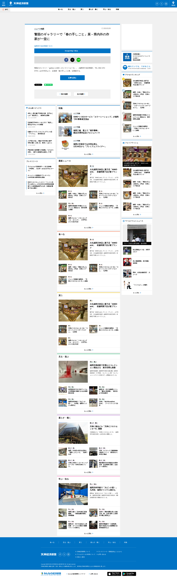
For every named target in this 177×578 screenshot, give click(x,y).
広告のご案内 (81, 557)
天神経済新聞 (18, 4)
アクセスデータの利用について (86, 554)
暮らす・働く (93, 9)
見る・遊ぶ (71, 9)
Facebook (157, 4)
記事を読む (72, 78)
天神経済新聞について (83, 551)
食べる (60, 9)
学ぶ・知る (107, 9)
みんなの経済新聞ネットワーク (51, 573)
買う (82, 9)
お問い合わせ (102, 554)
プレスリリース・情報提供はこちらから (110, 551)
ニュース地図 (39, 29)
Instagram (166, 4)
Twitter (161, 4)
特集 (117, 9)
